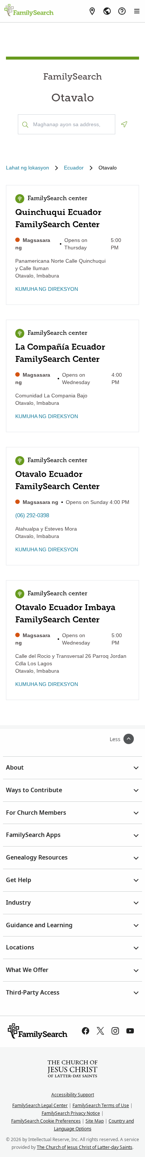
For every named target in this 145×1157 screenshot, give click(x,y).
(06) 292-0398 (32, 515)
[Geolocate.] (124, 124)
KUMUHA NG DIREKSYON (46, 289)
